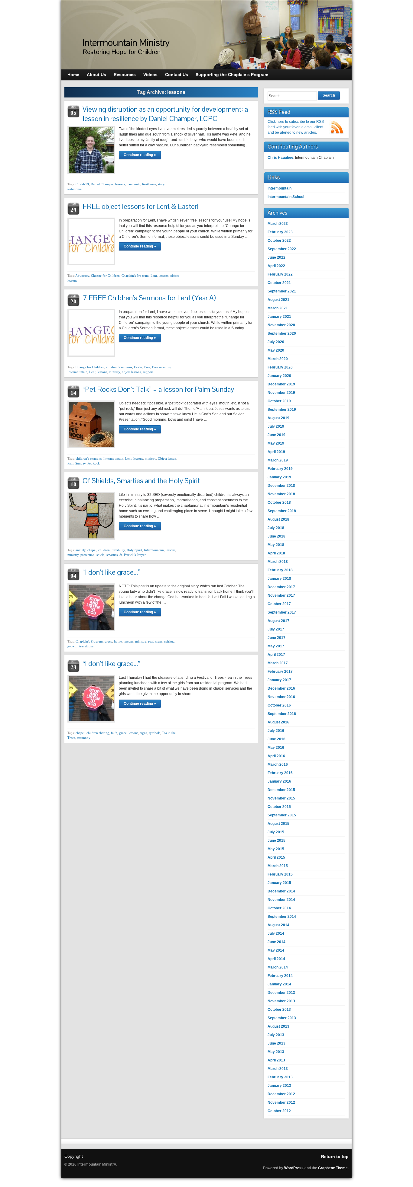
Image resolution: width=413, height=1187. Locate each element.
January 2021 (279, 316)
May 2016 (276, 747)
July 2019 (276, 426)
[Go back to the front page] (206, 34)
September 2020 (282, 333)
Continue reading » (140, 155)
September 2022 (282, 249)
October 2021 (279, 283)
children (104, 550)
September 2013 (282, 1018)
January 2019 (279, 477)
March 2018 (278, 562)
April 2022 (276, 266)
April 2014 (276, 959)
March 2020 (278, 359)
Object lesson (167, 458)
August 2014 (278, 925)
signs (143, 733)
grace (108, 641)
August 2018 (278, 519)
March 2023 (278, 224)
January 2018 (279, 578)
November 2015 (281, 798)
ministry (114, 372)
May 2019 (276, 443)
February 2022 (280, 274)
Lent (154, 275)
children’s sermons (119, 367)
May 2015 (276, 849)
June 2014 (276, 942)
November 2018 (281, 494)
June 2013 (276, 1043)
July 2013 (276, 1035)
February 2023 (280, 232)
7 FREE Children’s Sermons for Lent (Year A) (149, 297)
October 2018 (279, 502)
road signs (155, 641)
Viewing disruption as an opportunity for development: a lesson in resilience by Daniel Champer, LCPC (165, 113)
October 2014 (279, 908)
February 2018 (280, 570)
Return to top (335, 1156)
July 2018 (276, 528)
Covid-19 (82, 184)
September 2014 (282, 916)
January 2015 (279, 883)
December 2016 (281, 688)
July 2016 (276, 731)
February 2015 (280, 874)
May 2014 (276, 950)
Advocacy (82, 275)
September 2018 (282, 511)
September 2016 (282, 714)
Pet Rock (93, 463)
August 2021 (278, 300)
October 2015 (279, 807)
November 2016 (281, 697)
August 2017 (278, 621)
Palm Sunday (76, 463)
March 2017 (278, 663)
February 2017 (280, 671)
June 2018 (276, 536)
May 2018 (276, 545)
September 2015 (282, 815)
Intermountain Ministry (126, 42)
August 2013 (278, 1026)
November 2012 (281, 1102)
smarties (112, 555)
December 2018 (281, 485)
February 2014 (280, 976)
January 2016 (279, 781)
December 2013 (281, 993)
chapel (91, 550)
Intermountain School (286, 197)
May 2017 (276, 646)
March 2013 (278, 1069)
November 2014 (281, 900)
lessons (120, 184)
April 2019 (276, 452)
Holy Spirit (134, 550)
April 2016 (276, 756)
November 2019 (281, 393)
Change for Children (105, 275)
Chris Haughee (280, 157)
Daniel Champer (102, 184)
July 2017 (276, 629)
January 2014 (279, 984)
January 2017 (279, 680)
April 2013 (276, 1060)
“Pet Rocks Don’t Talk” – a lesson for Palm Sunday (158, 389)
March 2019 (278, 460)
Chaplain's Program (135, 275)
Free (147, 367)
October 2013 (279, 1009)
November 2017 (281, 595)
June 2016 (276, 739)
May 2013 (276, 1052)
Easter (138, 367)
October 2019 (279, 401)
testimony (83, 737)
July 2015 (276, 832)
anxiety (81, 550)
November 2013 (281, 1001)
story (161, 184)
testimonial (75, 189)
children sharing (97, 733)
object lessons (131, 372)
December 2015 (281, 790)
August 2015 (278, 824)
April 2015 (276, 857)
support (148, 372)
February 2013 (280, 1077)
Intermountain (77, 372)
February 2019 (280, 469)
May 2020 (276, 350)
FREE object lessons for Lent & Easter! (141, 206)
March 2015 (278, 866)
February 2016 (280, 773)
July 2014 (276, 933)
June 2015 (276, 840)
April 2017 (276, 655)
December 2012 (281, 1094)
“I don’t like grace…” (111, 572)
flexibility (118, 550)
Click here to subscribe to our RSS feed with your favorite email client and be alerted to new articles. (296, 127)
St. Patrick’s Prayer (132, 555)
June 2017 (276, 638)
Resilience (149, 184)
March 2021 (278, 308)
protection (87, 555)
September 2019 (282, 409)
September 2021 (282, 291)
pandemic (133, 184)
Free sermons (161, 367)
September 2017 (282, 612)
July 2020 (276, 342)
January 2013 (279, 1085)
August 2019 (278, 418)
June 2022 (276, 257)
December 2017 (281, 587)
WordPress (294, 1168)
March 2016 (278, 764)
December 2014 (281, 891)
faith (114, 733)
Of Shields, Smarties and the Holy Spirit (141, 480)
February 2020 (280, 367)
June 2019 (276, 435)
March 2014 (278, 967)
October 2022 (279, 240)
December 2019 (281, 384)
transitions (86, 646)
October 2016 (279, 705)
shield (100, 555)
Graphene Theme (333, 1168)
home (118, 641)
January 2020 (279, 376)
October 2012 (279, 1111)
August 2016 (278, 722)
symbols (154, 733)
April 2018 (276, 553)
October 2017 (279, 604)
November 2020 (281, 325)
